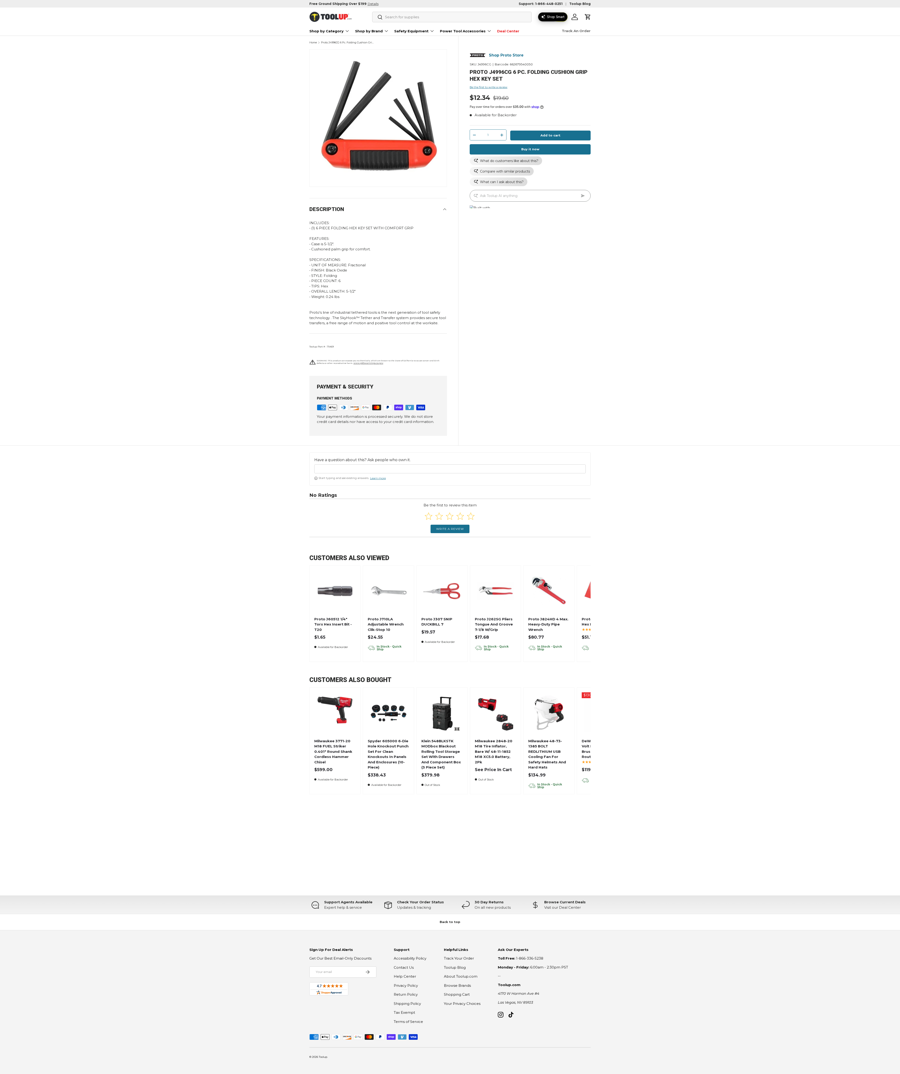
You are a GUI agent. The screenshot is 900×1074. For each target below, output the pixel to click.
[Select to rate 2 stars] (439, 516)
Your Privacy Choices (462, 1003)
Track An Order (576, 31)
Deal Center (508, 31)
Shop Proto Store (506, 55)
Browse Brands (457, 985)
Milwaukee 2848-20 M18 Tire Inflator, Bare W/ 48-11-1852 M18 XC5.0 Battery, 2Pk (493, 751)
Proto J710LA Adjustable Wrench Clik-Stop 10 (386, 624)
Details (373, 4)
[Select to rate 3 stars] (449, 516)
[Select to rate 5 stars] (471, 516)
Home (313, 42)
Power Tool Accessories (463, 31)
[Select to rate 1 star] (428, 516)
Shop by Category (326, 31)
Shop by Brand (369, 31)
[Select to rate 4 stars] (460, 516)
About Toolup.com (460, 976)
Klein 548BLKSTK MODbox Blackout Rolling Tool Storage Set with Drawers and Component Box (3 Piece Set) (441, 754)
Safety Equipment (411, 31)
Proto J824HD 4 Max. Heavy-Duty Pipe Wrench (548, 624)
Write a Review (450, 529)
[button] (588, 17)
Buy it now (530, 149)
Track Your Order (459, 958)
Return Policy (406, 994)
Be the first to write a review (488, 87)
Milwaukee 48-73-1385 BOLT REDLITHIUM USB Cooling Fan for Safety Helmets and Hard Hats (547, 754)
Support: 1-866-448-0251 (540, 4)
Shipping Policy (407, 1003)
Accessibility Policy (410, 958)
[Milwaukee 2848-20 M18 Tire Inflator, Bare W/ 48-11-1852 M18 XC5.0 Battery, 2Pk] (495, 713)
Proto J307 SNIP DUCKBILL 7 (436, 622)
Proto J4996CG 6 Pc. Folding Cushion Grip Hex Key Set (347, 42)
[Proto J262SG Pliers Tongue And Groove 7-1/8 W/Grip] (495, 591)
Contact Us (404, 967)
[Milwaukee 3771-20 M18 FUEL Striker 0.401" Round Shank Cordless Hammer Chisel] (335, 713)
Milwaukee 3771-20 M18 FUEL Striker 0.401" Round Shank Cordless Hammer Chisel (333, 751)
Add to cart (550, 135)
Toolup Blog (580, 4)
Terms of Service (408, 1021)
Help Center (405, 976)
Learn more (378, 478)
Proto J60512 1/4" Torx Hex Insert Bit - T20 (333, 624)
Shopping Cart (457, 994)
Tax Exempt (404, 1012)
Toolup (323, 1057)
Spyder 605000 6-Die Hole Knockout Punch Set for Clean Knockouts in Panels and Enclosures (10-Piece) (388, 754)
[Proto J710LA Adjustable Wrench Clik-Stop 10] (388, 591)
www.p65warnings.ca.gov (368, 363)
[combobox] (452, 17)
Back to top (450, 922)
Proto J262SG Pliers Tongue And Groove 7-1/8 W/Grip (494, 624)
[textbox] (450, 468)
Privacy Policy (406, 985)
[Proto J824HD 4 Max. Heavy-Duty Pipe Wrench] (549, 591)
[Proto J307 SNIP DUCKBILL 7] (442, 591)
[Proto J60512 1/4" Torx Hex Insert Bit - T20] (335, 591)
